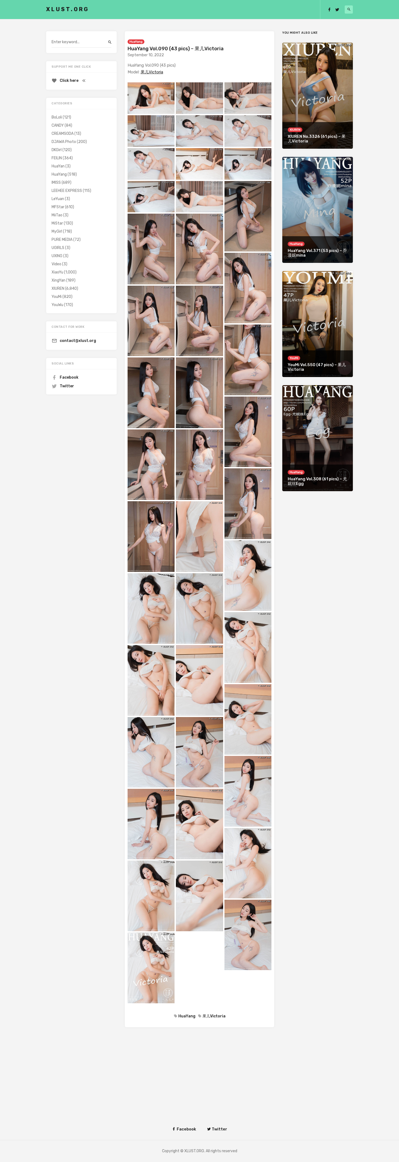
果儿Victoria (152, 72)
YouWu (57, 305)
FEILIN (57, 158)
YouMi (57, 296)
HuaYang (135, 41)
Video (56, 264)
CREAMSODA (63, 133)
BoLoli (57, 117)
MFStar (58, 207)
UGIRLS (58, 247)
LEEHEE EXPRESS (67, 190)
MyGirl (57, 231)
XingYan (58, 280)
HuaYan (58, 166)
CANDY (58, 125)
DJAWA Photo (64, 141)
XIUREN (58, 288)
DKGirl (57, 150)
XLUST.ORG (67, 9)
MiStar (57, 223)
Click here (69, 80)
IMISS (56, 182)
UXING (57, 256)
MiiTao (57, 215)
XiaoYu (57, 272)
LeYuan (58, 199)
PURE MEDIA (62, 239)
